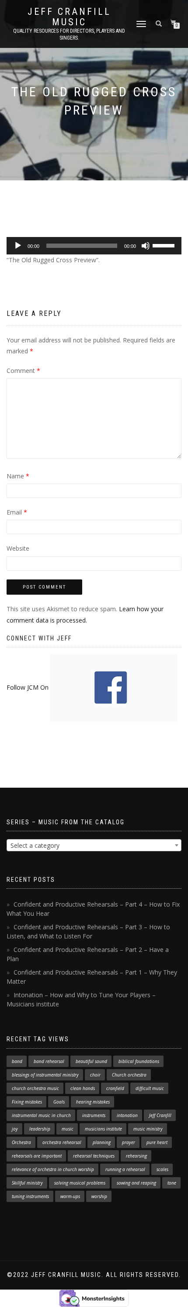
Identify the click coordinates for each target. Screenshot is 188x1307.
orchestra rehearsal (61, 1142)
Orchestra (21, 1142)
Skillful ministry (27, 1183)
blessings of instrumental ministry (45, 1075)
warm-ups (70, 1196)
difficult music (150, 1088)
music (67, 1129)
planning (102, 1142)
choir (95, 1075)
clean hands (82, 1088)
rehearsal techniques (94, 1156)
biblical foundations (138, 1061)
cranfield (115, 1088)
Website (18, 548)
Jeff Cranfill (160, 1115)
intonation (127, 1115)
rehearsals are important (37, 1156)
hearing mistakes (93, 1102)
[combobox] (94, 845)
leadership (39, 1129)
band (17, 1061)
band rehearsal (49, 1061)
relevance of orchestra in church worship (53, 1169)
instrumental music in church (41, 1115)
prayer (128, 1142)
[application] (94, 245)
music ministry (148, 1129)
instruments (93, 1115)
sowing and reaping (136, 1183)
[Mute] (145, 245)
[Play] (18, 245)
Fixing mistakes (27, 1102)
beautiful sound (91, 1061)
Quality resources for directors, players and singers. (69, 34)
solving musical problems (79, 1183)
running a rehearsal (125, 1169)
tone (171, 1183)
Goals (59, 1102)
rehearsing (136, 1156)
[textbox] (94, 846)
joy (15, 1129)
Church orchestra (129, 1075)
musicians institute (103, 1129)
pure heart (156, 1142)
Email (17, 512)
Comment (23, 370)
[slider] (165, 245)
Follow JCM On (28, 687)
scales (162, 1169)
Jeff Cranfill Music (69, 17)
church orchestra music (35, 1088)
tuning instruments (30, 1196)
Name (18, 476)
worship (99, 1196)
